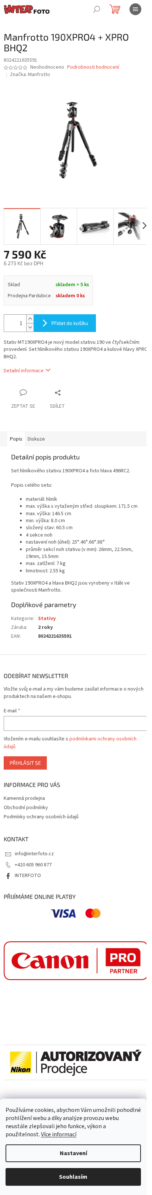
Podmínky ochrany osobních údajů (41, 817)
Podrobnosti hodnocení (93, 67)
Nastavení (73, 1153)
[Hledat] (96, 9)
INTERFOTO (28, 875)
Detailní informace (24, 370)
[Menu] (135, 9)
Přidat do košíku (69, 323)
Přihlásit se (25, 763)
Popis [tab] (16, 439)
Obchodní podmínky (26, 807)
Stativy (47, 618)
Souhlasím (73, 1177)
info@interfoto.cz (34, 853)
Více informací (58, 1134)
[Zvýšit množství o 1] (30, 319)
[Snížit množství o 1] (30, 327)
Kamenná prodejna (24, 798)
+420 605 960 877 (33, 865)
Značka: (30, 74)
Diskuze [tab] (36, 439)
